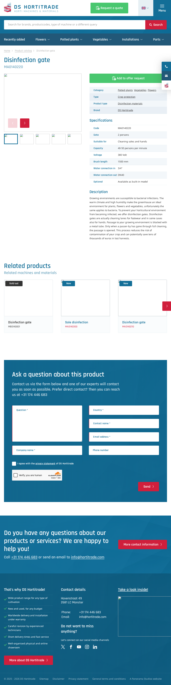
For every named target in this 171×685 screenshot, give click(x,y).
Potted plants (125, 90)
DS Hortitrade (125, 110)
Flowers (152, 90)
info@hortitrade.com (87, 557)
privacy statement (45, 463)
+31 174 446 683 (24, 557)
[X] (63, 647)
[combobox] (74, 24)
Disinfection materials (130, 104)
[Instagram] (87, 647)
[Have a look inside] (142, 616)
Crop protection (126, 97)
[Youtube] (79, 647)
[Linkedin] (95, 647)
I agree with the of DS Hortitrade (45, 463)
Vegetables (140, 90)
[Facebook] (71, 647)
